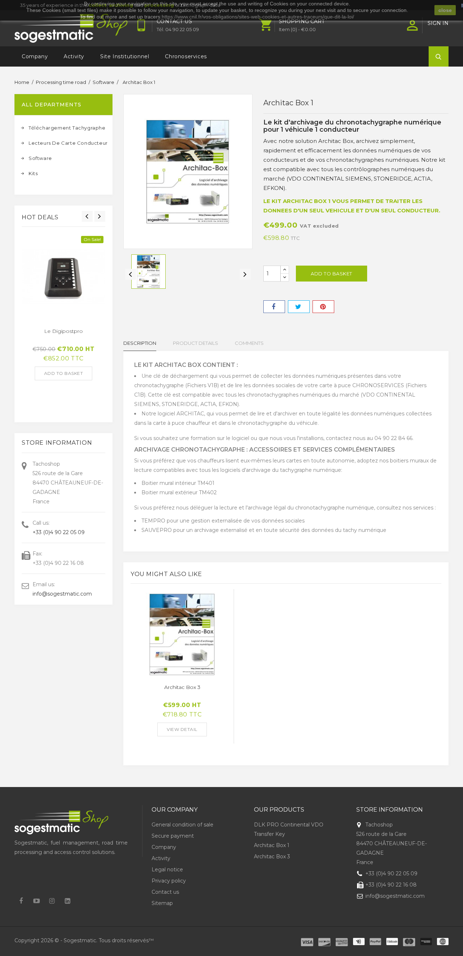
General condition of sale (182, 824)
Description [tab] (139, 343)
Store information (389, 809)
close (445, 10)
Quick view (27, 272)
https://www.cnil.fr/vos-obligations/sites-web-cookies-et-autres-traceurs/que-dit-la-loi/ (258, 17)
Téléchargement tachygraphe (67, 128)
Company (35, 56)
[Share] (274, 307)
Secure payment (173, 836)
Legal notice (167, 869)
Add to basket (63, 373)
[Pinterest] (323, 307)
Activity (74, 56)
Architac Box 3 (182, 687)
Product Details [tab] (195, 343)
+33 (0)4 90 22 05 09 (59, 532)
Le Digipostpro (63, 331)
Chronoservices (186, 56)
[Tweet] (298, 307)
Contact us (165, 892)
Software (40, 158)
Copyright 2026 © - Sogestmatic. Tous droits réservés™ (84, 940)
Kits (33, 173)
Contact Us (174, 21)
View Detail (182, 729)
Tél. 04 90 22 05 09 (178, 29)
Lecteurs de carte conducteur (67, 143)
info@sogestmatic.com (62, 594)
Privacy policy (169, 880)
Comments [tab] (249, 343)
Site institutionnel (124, 56)
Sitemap (162, 903)
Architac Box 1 (271, 845)
